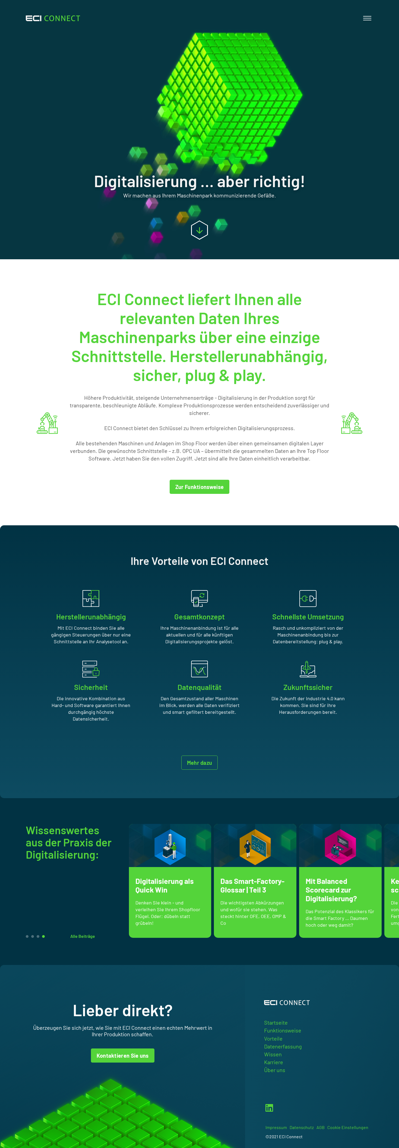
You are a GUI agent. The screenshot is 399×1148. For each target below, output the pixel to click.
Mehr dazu (199, 762)
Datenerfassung (283, 1046)
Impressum (276, 1127)
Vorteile (273, 1038)
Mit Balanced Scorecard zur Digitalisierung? (331, 890)
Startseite (276, 1022)
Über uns (274, 1070)
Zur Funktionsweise (199, 487)
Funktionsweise (282, 1030)
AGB (320, 1127)
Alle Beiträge (82, 936)
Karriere (273, 1062)
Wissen (273, 1054)
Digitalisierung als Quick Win (164, 885)
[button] (43, 936)
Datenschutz (302, 1127)
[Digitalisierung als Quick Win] (170, 845)
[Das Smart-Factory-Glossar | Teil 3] (255, 845)
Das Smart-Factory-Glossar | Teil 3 (252, 885)
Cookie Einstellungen (347, 1127)
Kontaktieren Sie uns (123, 1055)
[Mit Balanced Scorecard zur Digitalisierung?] (340, 845)
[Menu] (367, 18)
